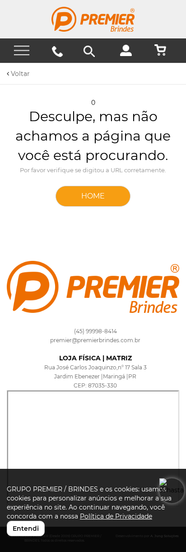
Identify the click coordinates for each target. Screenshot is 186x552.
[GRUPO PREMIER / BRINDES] (93, 19)
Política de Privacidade (116, 516)
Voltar (19, 74)
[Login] (129, 54)
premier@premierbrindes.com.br (95, 340)
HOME (93, 196)
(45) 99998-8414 (95, 331)
